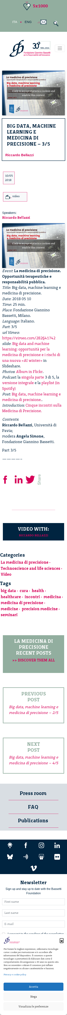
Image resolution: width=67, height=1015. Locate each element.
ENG (28, 22)
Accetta (33, 986)
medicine (9, 608)
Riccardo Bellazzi (19, 155)
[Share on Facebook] (8, 479)
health (38, 590)
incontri (32, 596)
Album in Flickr (29, 371)
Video (6, 574)
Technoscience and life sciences (30, 568)
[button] (61, 940)
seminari (9, 614)
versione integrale (18, 383)
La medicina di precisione (24, 562)
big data (8, 590)
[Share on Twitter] (30, 479)
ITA (14, 22)
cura (24, 590)
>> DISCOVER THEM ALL (33, 660)
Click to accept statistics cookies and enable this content (33, 93)
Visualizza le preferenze (33, 1006)
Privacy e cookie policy (15, 974)
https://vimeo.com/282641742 (28, 338)
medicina (52, 596)
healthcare (11, 596)
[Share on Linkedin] (19, 479)
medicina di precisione (22, 602)
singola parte (32, 377)
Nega (33, 996)
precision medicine (40, 608)
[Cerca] (55, 23)
